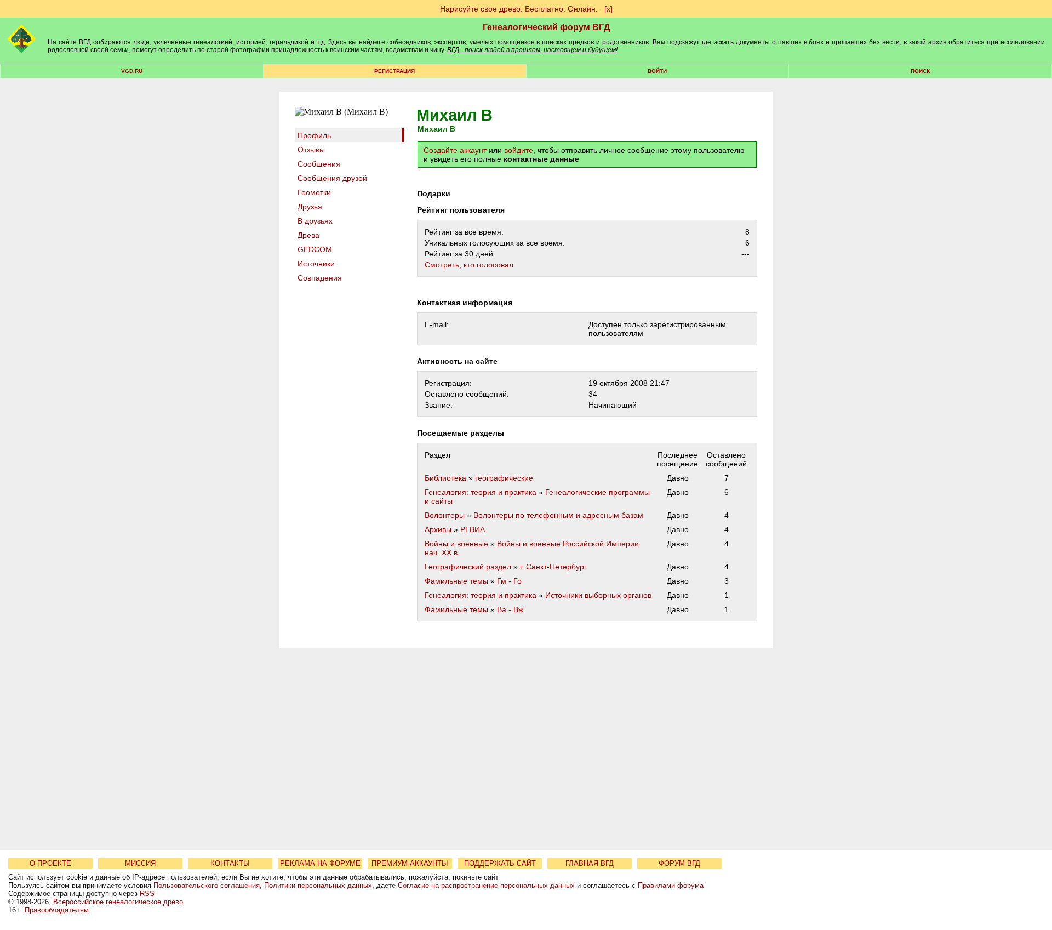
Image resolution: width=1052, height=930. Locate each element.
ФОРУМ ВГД (679, 863)
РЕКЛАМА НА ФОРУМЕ (320, 863)
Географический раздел (468, 566)
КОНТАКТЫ (230, 863)
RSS (147, 893)
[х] (608, 8)
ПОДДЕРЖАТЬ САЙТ (500, 863)
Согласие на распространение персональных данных (486, 885)
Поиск (920, 71)
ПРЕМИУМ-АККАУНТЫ (409, 863)
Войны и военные (456, 543)
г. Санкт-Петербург (553, 566)
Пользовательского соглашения (206, 885)
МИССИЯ (140, 863)
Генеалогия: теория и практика (480, 492)
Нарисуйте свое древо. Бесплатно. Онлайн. (519, 8)
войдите (518, 150)
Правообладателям (57, 910)
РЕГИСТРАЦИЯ (394, 71)
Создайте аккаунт (455, 150)
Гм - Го (509, 581)
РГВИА (472, 529)
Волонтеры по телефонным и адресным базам (558, 515)
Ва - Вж (510, 609)
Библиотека (445, 477)
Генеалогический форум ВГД (546, 27)
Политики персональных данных (318, 885)
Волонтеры (445, 515)
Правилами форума (671, 885)
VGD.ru (131, 71)
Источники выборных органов (598, 595)
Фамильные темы (456, 581)
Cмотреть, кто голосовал (469, 264)
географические (504, 477)
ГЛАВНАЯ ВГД (589, 863)
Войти (657, 71)
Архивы (438, 529)
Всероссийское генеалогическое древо (118, 902)
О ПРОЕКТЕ (50, 863)
